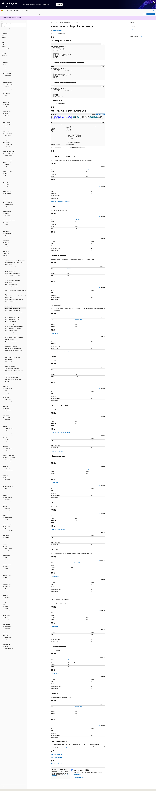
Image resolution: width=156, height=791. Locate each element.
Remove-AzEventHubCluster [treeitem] (11, 346)
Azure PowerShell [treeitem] (6, 28)
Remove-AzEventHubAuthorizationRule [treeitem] (13, 344)
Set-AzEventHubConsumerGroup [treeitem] (12, 368)
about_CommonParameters (65, 747)
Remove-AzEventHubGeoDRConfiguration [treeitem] (13, 350)
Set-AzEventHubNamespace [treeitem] (11, 375)
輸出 (131, 32)
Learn (52, 22)
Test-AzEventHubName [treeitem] (10, 381)
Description (133, 26)
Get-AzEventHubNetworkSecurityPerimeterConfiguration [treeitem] (15, 291)
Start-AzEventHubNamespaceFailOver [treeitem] (13, 379)
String (87, 169)
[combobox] (13, 24)
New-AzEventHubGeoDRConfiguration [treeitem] (13, 319)
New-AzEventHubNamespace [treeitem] (11, 330)
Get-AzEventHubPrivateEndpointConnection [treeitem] (14, 299)
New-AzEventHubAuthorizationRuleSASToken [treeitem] (14, 312)
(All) (52, 235)
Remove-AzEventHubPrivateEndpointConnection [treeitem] (15, 355)
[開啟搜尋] (151, 11)
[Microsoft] (2, 10)
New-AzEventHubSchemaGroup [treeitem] (11, 332)
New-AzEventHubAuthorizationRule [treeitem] (12, 310)
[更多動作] (104, 22)
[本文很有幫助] (140, 37)
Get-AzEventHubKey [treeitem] (9, 282)
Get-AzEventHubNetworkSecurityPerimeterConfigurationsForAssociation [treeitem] (15, 296)
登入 (154, 10)
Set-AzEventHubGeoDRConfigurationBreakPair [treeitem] (14, 370)
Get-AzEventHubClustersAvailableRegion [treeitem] (13, 275)
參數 (131, 29)
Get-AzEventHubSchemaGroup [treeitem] (11, 304)
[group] (78, 117)
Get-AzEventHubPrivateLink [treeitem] (10, 301)
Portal (144, 14)
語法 (131, 24)
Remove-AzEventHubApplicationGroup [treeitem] (13, 341)
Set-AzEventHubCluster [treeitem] (10, 366)
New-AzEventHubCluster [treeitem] (10, 315)
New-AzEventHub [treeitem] (8, 306)
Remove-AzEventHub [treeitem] (9, 339)
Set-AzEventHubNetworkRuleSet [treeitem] (11, 377)
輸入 (131, 31)
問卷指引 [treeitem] (4, 46)
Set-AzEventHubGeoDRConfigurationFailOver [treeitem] (14, 372)
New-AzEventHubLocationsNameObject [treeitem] (13, 328)
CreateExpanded (54, 183)
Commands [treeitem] (6, 253)
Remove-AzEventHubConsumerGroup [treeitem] (13, 348)
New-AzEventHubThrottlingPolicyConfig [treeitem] (13, 335)
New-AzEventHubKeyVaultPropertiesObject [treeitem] (14, 326)
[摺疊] (26, 21)
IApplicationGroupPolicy (75, 562)
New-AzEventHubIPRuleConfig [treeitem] (11, 321)
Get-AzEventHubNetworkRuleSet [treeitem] (12, 286)
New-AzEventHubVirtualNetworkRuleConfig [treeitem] (14, 337)
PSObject (69, 268)
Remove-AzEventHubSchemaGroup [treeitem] (12, 357)
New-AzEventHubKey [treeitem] (9, 324)
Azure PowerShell (62, 22)
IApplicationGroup (78, 515)
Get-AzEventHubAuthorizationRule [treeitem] (12, 269)
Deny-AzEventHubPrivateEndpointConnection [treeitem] (14, 262)
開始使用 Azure (151, 14)
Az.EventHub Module (57, 30)
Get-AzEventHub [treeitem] (8, 264)
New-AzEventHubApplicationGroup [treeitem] (12, 308)
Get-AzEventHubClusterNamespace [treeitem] (12, 273)
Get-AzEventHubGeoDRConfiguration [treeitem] (12, 280)
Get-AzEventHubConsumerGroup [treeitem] (12, 278)
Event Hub (76, 22)
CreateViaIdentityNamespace (57, 451)
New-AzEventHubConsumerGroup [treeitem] (12, 317)
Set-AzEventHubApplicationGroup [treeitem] (12, 361)
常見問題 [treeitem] (4, 53)
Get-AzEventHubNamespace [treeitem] (11, 284)
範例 (131, 27)
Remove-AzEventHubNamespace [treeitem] (12, 352)
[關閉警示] (154, 2)
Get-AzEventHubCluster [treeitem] (10, 271)
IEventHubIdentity (78, 418)
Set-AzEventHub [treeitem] (8, 359)
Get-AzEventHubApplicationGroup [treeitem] (12, 266)
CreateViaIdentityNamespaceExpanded (60, 201)
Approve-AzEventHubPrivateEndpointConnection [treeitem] (15, 260)
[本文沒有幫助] (141, 37)
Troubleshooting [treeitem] (5, 51)
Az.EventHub (69, 22)
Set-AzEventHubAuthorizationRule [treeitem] (12, 364)
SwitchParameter (78, 219)
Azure (56, 22)
